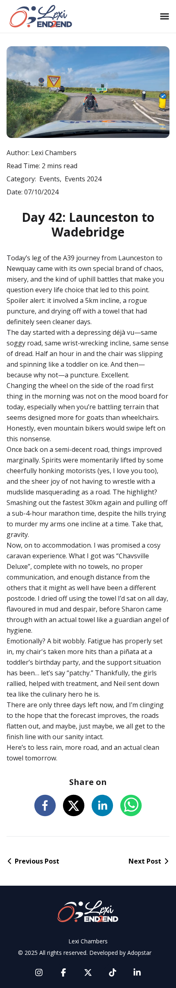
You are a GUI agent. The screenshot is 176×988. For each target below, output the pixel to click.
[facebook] (45, 805)
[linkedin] (102, 805)
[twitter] (74, 805)
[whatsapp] (131, 805)
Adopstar (139, 952)
